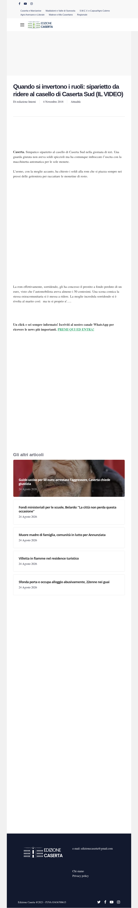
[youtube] (25, 3)
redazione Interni (26, 101)
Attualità (75, 101)
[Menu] (22, 25)
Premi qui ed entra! (76, 329)
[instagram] (31, 3)
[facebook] (19, 3)
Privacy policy (80, 876)
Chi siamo (78, 871)
